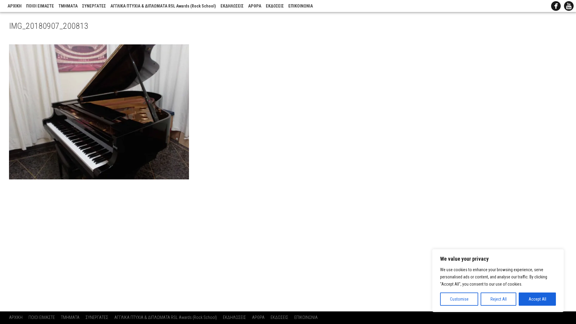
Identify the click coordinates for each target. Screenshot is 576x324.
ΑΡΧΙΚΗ (15, 6)
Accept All (537, 299)
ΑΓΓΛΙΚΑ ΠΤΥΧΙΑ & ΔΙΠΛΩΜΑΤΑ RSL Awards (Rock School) (163, 6)
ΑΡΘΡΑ (254, 6)
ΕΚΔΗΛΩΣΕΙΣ (232, 6)
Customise (459, 299)
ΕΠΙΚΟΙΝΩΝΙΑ (300, 6)
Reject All (498, 299)
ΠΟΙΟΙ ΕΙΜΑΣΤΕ (40, 6)
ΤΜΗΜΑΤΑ (68, 6)
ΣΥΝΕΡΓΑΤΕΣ (94, 6)
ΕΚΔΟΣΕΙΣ (275, 6)
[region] (498, 280)
